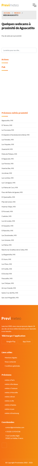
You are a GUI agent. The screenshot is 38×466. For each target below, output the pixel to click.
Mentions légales (11, 358)
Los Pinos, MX (7, 264)
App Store (27, 341)
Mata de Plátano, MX (9, 154)
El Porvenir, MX (7, 211)
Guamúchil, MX (7, 149)
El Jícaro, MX (6, 259)
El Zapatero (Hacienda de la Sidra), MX (15, 135)
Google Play (10, 341)
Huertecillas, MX (8, 168)
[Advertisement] (19, 92)
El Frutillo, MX (7, 269)
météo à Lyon (9, 409)
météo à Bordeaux (11, 384)
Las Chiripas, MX (8, 283)
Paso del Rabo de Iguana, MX (12, 192)
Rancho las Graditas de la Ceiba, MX (15, 250)
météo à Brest (10, 397)
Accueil (7, 13)
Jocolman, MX (7, 173)
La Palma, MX (7, 245)
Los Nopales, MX (8, 144)
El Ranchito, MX (7, 230)
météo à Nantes (10, 405)
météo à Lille (9, 401)
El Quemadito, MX (8, 197)
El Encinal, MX (7, 274)
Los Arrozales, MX (8, 221)
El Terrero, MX (7, 125)
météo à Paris (10, 380)
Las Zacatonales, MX (9, 235)
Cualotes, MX (6, 216)
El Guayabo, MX (7, 226)
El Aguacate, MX (8, 159)
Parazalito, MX (7, 278)
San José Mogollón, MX (10, 298)
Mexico (17, 13)
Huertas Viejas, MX (9, 207)
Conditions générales (12, 366)
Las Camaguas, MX (8, 183)
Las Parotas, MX (7, 163)
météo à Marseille (11, 392)
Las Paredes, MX (8, 140)
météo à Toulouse (11, 388)
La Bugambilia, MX (8, 254)
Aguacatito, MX (7, 120)
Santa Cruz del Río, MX (10, 293)
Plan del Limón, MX (8, 202)
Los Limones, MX (8, 240)
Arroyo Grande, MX (9, 288)
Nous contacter (10, 362)
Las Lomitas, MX (8, 178)
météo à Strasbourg (12, 413)
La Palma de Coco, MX (10, 187)
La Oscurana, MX (8, 130)
